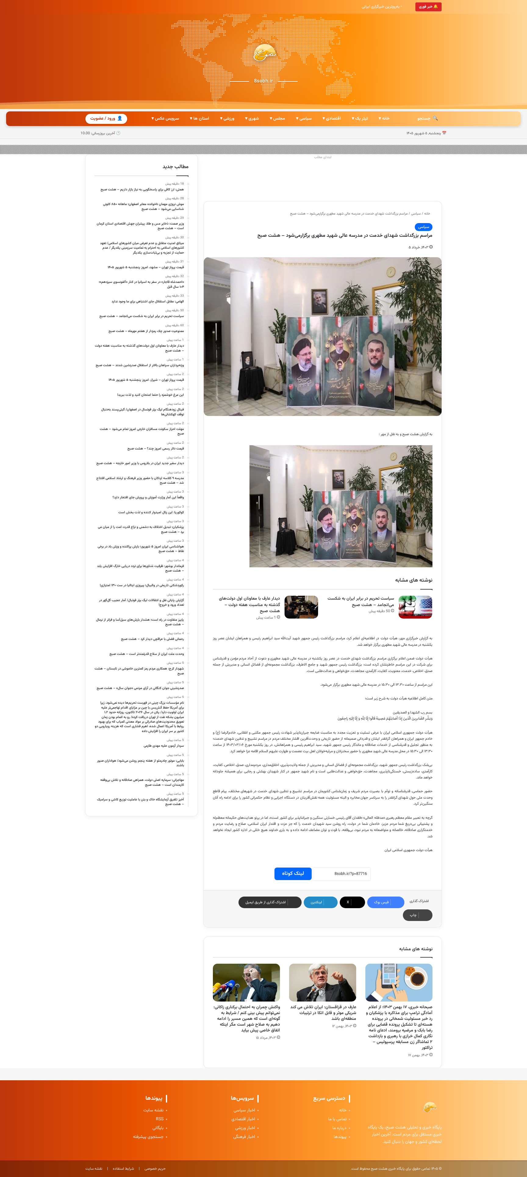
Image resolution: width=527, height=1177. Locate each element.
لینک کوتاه (293, 874)
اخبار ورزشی (245, 1128)
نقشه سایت (153, 1110)
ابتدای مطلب (323, 157)
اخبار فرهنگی (244, 1137)
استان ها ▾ (199, 118)
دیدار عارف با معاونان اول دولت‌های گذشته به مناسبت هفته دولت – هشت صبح (249, 605)
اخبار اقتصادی (243, 1119)
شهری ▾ (252, 118)
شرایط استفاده (123, 1169)
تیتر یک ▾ (360, 118)
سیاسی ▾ (304, 118)
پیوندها (340, 1137)
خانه (427, 213)
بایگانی (157, 1128)
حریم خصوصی (155, 1169)
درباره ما (339, 1128)
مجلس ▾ (277, 118)
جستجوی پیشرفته (148, 1137)
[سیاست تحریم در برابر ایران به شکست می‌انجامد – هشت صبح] (415, 607)
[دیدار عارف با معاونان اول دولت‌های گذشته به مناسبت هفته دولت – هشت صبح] (301, 607)
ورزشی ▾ (227, 118)
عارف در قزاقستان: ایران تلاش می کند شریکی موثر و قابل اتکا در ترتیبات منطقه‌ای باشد (323, 1013)
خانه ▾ (384, 118)
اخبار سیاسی (244, 1110)
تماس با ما (337, 1119)
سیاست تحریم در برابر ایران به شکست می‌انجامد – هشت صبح (361, 601)
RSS (159, 1119)
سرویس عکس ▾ (165, 118)
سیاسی (416, 213)
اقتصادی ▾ (332, 118)
